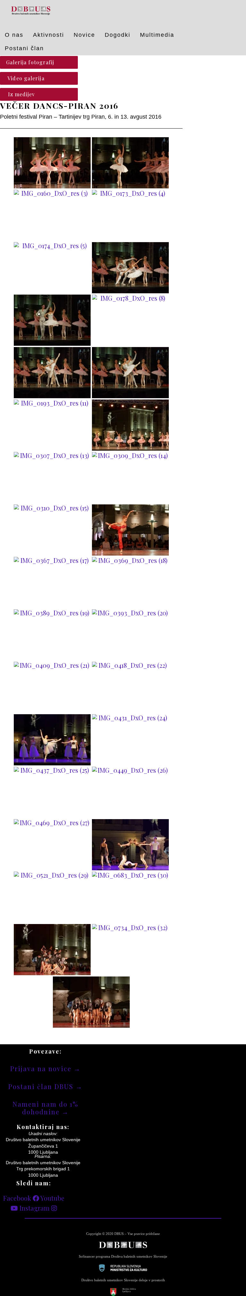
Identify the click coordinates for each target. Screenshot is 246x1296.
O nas (14, 35)
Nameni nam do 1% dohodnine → (45, 1108)
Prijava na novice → (45, 1068)
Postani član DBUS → (45, 1086)
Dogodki (117, 35)
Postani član (24, 48)
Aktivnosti (48, 35)
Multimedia (157, 35)
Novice (84, 35)
